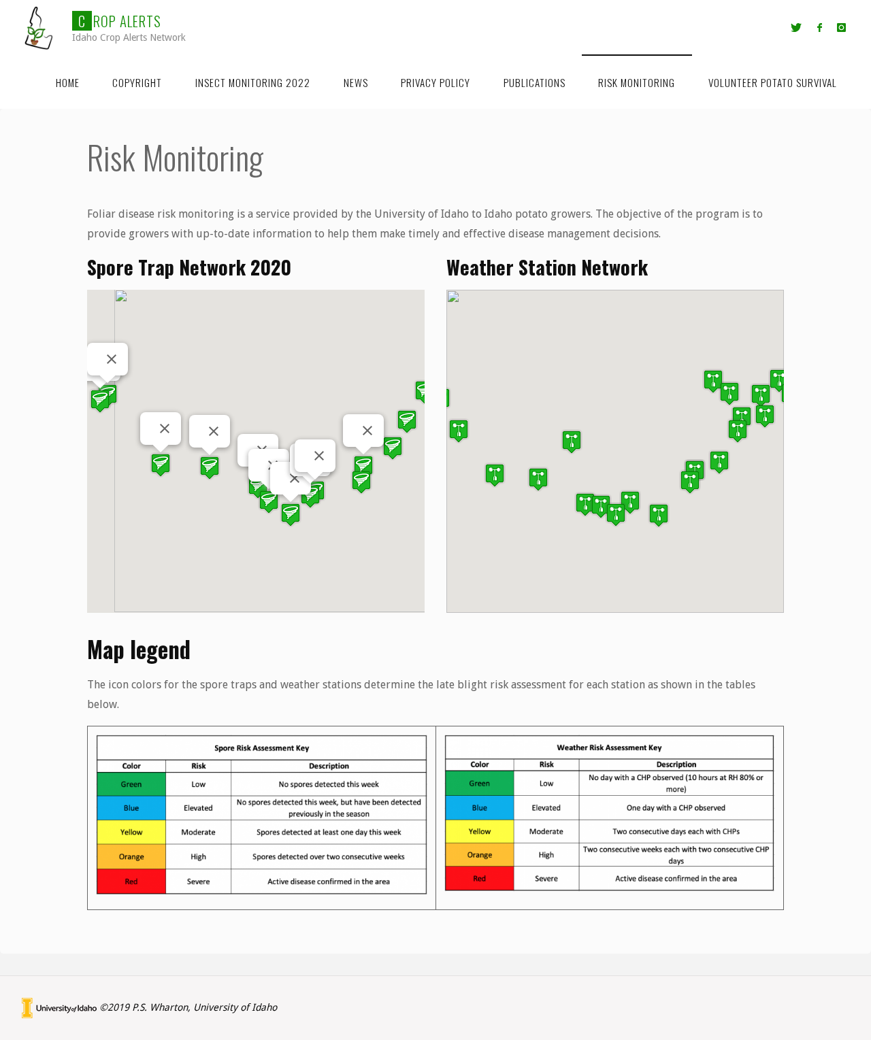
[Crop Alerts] (39, 26)
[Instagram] (841, 27)
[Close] (111, 359)
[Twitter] (796, 27)
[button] (100, 401)
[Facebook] (819, 27)
